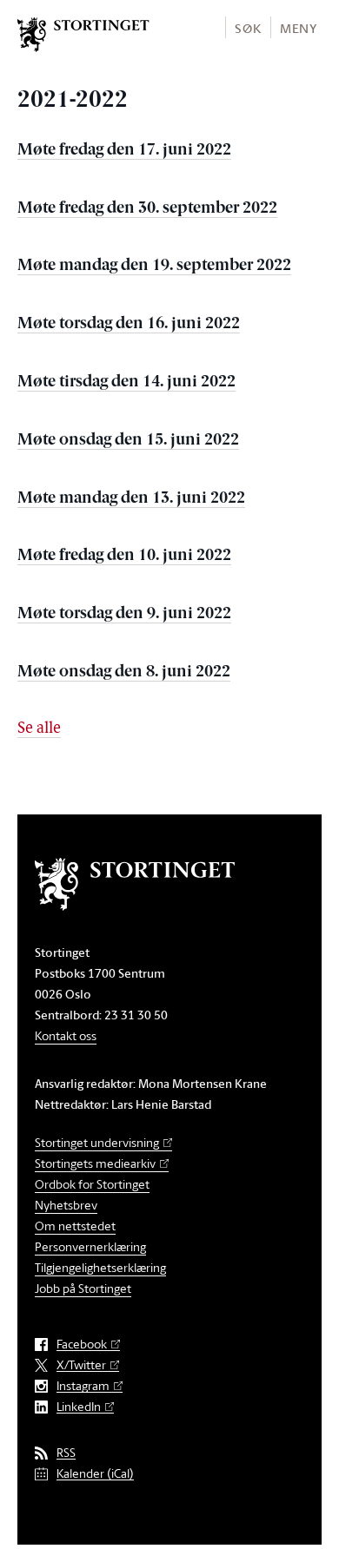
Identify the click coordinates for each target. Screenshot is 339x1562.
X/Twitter (81, 1365)
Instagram (83, 1386)
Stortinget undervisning (97, 1142)
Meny (298, 28)
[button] (247, 27)
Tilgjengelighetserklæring (100, 1267)
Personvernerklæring (90, 1246)
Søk (248, 28)
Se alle (39, 729)
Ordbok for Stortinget (92, 1184)
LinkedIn (78, 1407)
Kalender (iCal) (95, 1473)
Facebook (81, 1344)
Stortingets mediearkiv (95, 1163)
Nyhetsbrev (66, 1204)
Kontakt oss (65, 1035)
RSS (66, 1453)
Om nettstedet (75, 1225)
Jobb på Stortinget (83, 1288)
